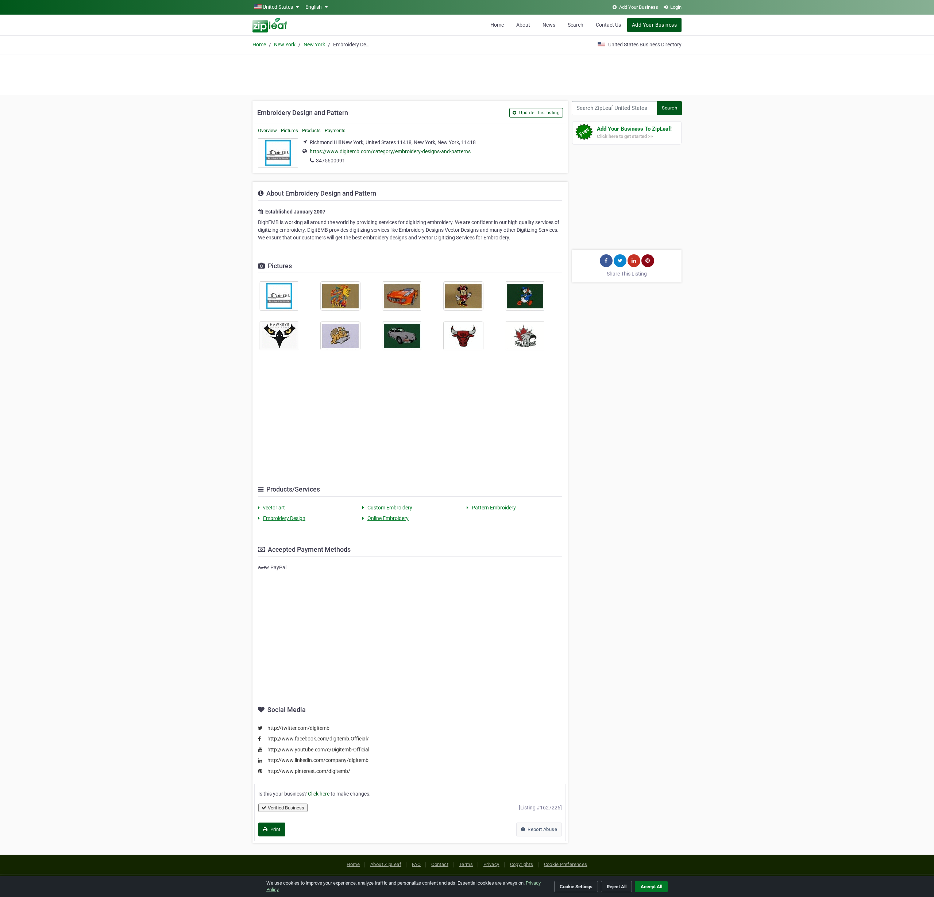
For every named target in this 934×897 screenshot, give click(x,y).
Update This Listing (539, 112)
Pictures (289, 130)
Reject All (616, 886)
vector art (274, 508)
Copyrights (521, 864)
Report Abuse (541, 829)
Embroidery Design (284, 518)
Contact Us (608, 25)
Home (497, 25)
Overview (267, 130)
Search (575, 25)
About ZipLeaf (385, 864)
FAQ (416, 864)
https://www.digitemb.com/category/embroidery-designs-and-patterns (390, 151)
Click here (318, 794)
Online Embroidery (388, 518)
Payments (335, 130)
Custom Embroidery (389, 508)
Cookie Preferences (565, 864)
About (523, 25)
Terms (466, 864)
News (549, 25)
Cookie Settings (576, 886)
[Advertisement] (467, 73)
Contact (439, 864)
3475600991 (330, 160)
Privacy (491, 864)
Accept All (651, 886)
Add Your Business (654, 25)
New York (285, 44)
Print (274, 829)
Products (311, 130)
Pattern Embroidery (494, 508)
